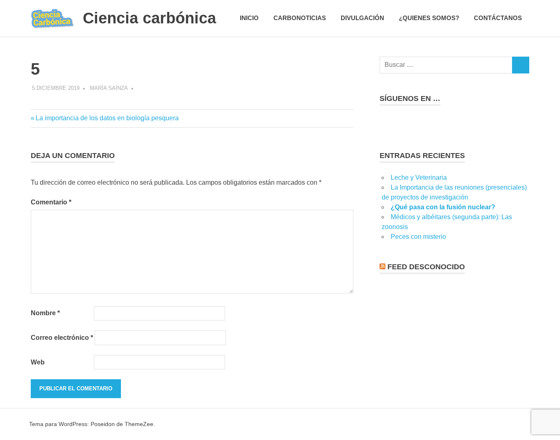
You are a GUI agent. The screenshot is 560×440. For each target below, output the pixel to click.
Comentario (51, 202)
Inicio (249, 17)
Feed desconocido (426, 267)
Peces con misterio (418, 236)
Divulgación (362, 17)
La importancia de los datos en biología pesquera (107, 118)
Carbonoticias (299, 17)
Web (38, 362)
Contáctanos (498, 17)
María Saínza (109, 88)
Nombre (45, 312)
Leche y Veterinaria (419, 177)
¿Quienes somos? (429, 17)
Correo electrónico (62, 337)
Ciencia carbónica (149, 18)
